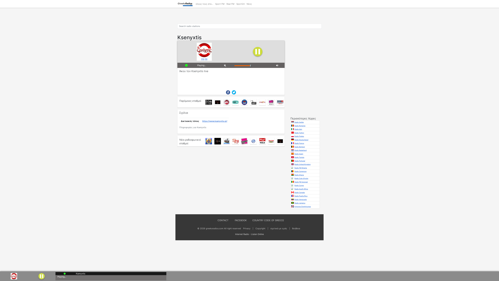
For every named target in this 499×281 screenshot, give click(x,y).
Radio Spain (298, 154)
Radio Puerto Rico (300, 196)
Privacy (246, 228)
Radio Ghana (299, 175)
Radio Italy (298, 129)
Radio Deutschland (301, 140)
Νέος (249, 4)
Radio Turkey (299, 133)
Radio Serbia (299, 122)
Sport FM (219, 4)
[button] (41, 276)
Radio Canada (299, 192)
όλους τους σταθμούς (205, 4)
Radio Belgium (299, 147)
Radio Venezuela (300, 199)
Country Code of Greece (268, 220)
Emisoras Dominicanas (302, 206)
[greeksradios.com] (185, 4)
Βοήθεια (296, 228)
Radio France (299, 143)
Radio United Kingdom (302, 164)
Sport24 (240, 4)
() (202, 59)
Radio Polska (299, 136)
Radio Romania (299, 126)
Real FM (230, 4)
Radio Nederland (300, 150)
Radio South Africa (301, 189)
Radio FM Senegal (301, 182)
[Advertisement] (249, 16)
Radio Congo (299, 185)
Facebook (241, 220)
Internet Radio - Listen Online (249, 234)
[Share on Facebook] (228, 92)
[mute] (227, 65)
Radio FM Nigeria (300, 168)
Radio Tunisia (299, 157)
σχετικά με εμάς (278, 228)
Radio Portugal (299, 161)
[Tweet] (234, 92)
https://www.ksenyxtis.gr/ (214, 121)
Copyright (260, 228)
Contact (223, 220)
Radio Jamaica (299, 203)
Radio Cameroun (300, 171)
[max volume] (279, 65)
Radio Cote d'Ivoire (301, 178)
